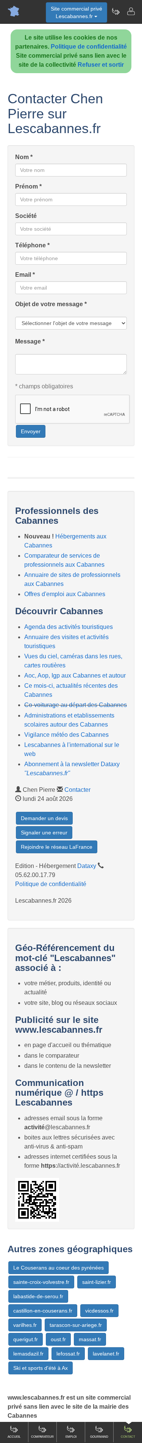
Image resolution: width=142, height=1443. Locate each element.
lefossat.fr (68, 1354)
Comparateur (42, 1436)
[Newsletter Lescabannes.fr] (115, 11)
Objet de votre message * (51, 304)
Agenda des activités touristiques (68, 627)
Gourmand (99, 1436)
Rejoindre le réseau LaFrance (56, 847)
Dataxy (86, 866)
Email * (25, 274)
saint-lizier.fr (96, 1282)
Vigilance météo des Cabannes (66, 734)
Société (26, 216)
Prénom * (28, 186)
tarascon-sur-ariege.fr (76, 1325)
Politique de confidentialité (89, 46)
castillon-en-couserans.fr (42, 1311)
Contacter (77, 790)
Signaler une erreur (44, 833)
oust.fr (58, 1339)
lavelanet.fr (106, 1354)
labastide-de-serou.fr (38, 1296)
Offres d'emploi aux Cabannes (64, 594)
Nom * (24, 157)
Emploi (71, 1436)
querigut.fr (25, 1339)
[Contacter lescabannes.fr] (130, 11)
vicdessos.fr (99, 1311)
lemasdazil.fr (28, 1354)
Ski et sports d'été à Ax (40, 1368)
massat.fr (90, 1339)
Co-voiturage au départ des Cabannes (75, 705)
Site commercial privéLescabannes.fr (76, 12)
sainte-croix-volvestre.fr (41, 1282)
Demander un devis (44, 818)
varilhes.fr (25, 1325)
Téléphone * (32, 245)
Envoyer (31, 431)
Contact (128, 1436)
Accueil (14, 1436)
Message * (30, 341)
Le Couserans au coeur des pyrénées (58, 1268)
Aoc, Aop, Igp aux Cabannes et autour (75, 675)
